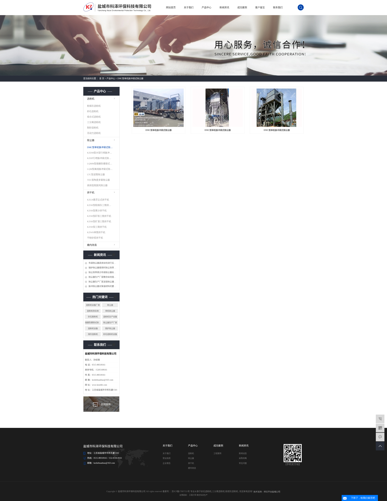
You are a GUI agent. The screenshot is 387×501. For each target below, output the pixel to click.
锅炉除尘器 (110, 328)
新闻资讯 (224, 7)
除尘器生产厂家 (110, 322)
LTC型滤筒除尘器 (96, 174)
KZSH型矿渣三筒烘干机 (99, 221)
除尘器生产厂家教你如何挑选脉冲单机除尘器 (103, 277)
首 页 (101, 78)
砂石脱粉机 (93, 316)
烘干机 (90, 192)
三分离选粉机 (94, 122)
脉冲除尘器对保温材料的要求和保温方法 (103, 286)
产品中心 (206, 7)
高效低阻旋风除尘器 (97, 185)
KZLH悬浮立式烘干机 (98, 200)
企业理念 (167, 463)
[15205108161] (380, 419)
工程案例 (217, 453)
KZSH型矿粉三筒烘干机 (99, 216)
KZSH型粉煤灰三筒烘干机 (100, 205)
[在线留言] (380, 437)
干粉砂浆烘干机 (95, 238)
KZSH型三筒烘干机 (97, 227)
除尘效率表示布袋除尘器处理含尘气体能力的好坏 (103, 272)
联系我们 (278, 7)
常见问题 (243, 463)
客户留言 (260, 7)
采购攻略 (243, 458)
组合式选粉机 (94, 117)
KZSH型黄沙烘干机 (97, 210)
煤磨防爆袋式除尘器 (93, 322)
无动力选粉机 (94, 133)
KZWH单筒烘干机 (96, 232)
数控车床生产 (202, 495)
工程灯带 (193, 495)
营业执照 (167, 458)
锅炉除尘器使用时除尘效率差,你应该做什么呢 (103, 268)
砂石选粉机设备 (110, 334)
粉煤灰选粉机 (94, 106)
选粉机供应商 (93, 311)
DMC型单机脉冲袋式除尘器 (130, 78)
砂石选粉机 (92, 111)
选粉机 (90, 98)
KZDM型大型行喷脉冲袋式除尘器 (100, 153)
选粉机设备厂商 (93, 305)
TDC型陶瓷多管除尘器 (98, 180)
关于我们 (189, 7)
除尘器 (90, 140)
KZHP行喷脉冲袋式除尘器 (100, 158)
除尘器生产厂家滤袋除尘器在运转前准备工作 (103, 282)
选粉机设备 (93, 328)
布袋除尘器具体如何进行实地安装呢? (103, 263)
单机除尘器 (110, 311)
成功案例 (242, 7)
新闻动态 (243, 453)
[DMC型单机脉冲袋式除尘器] (158, 108)
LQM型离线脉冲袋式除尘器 (100, 169)
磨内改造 (92, 245)
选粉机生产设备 (110, 316)
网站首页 (171, 7)
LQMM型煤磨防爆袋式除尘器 (100, 163)
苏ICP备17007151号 (181, 491)
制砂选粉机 (92, 127)
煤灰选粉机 (93, 334)
